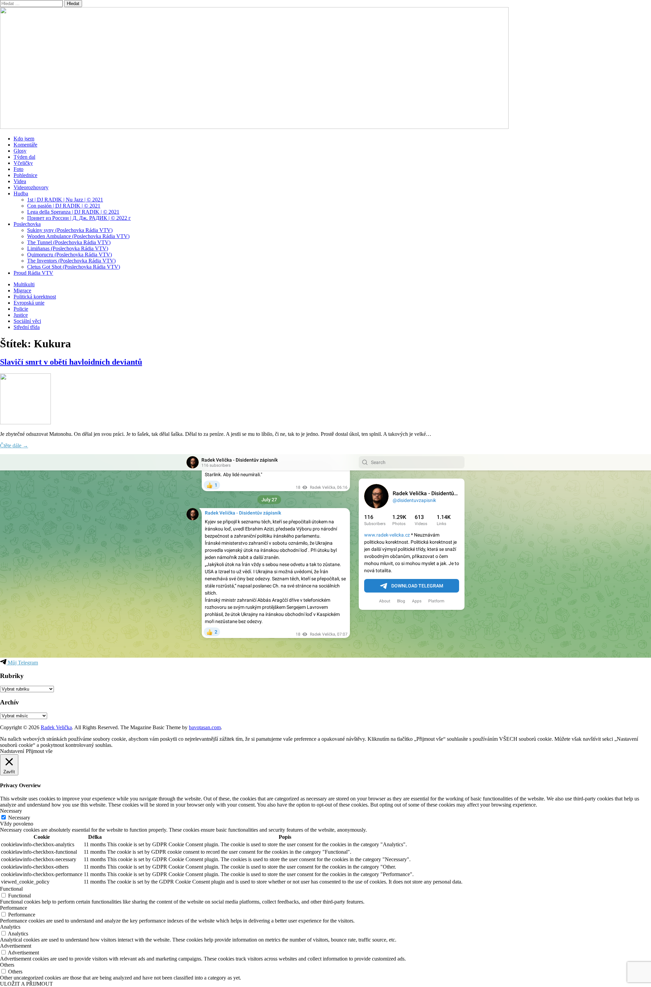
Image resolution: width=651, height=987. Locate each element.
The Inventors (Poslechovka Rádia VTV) (71, 261)
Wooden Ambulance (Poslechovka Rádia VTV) (78, 236)
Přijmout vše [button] (39, 751)
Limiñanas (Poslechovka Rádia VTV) (67, 248)
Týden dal (24, 157)
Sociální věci (27, 321)
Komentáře (25, 145)
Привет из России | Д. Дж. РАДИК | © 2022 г (79, 218)
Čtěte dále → (14, 445)
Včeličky (23, 163)
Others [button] (7, 965)
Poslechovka (27, 224)
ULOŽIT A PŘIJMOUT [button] (26, 984)
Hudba (21, 193)
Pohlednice (25, 175)
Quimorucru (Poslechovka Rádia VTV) (69, 254)
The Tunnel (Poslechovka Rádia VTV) (69, 242)
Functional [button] (11, 889)
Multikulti (24, 284)
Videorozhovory (31, 187)
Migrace (22, 290)
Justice (21, 315)
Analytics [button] (10, 927)
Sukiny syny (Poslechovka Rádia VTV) (70, 230)
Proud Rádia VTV (33, 273)
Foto (18, 169)
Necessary (19, 817)
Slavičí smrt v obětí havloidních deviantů (71, 361)
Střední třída (27, 327)
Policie (21, 309)
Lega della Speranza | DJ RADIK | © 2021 (73, 212)
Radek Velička (56, 727)
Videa (20, 181)
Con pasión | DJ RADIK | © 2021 (63, 206)
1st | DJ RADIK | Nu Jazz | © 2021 (65, 199)
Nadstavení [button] (12, 751)
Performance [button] (13, 908)
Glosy (20, 151)
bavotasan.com (205, 727)
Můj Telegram (22, 662)
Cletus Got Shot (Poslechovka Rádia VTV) (73, 267)
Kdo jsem (24, 138)
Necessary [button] (11, 811)
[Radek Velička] (254, 127)
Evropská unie (29, 303)
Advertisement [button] (15, 946)
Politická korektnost (35, 296)
